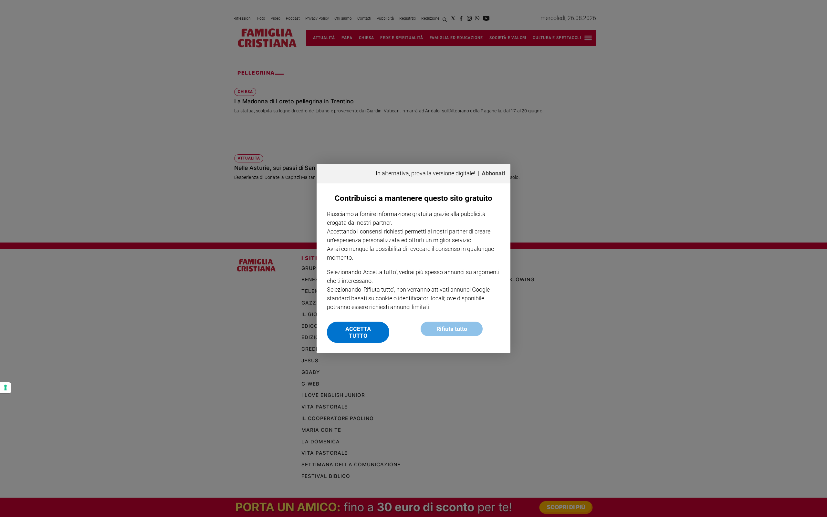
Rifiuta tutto (451, 329)
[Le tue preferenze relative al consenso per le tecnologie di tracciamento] (5, 387)
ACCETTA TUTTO (358, 332)
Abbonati (493, 173)
